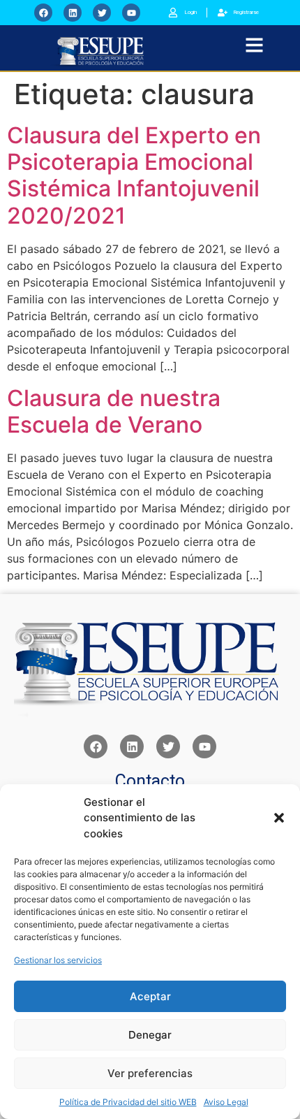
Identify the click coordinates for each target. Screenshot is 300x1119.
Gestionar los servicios (58, 960)
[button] (279, 818)
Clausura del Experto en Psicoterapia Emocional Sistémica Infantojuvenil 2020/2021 (134, 175)
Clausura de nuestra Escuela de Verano (113, 411)
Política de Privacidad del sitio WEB (128, 1102)
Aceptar (150, 996)
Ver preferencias (150, 1073)
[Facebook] (43, 12)
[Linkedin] (72, 12)
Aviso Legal (226, 1102)
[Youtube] (131, 12)
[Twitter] (102, 12)
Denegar (150, 1034)
